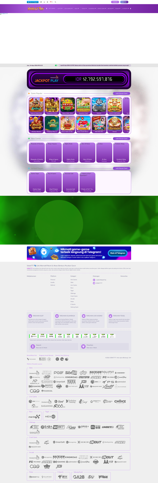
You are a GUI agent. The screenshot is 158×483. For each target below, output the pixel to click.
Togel (83, 8)
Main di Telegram (33, 2)
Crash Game (101, 8)
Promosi (53, 279)
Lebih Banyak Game (121, 93)
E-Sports (125, 8)
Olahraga (92, 8)
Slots (59, 8)
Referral (53, 285)
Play (54, 80)
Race (76, 8)
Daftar (124, 2)
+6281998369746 (101, 280)
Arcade (110, 8)
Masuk (115, 2)
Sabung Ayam (74, 307)
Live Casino (67, 8)
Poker (117, 8)
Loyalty (52, 282)
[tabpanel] (79, 38)
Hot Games (52, 8)
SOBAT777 (99, 283)
